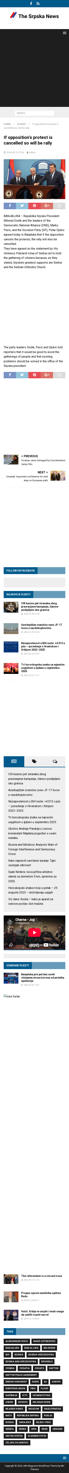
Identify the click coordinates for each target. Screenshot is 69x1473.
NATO (9, 1415)
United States (14, 1436)
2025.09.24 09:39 (31, 654)
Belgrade (49, 1348)
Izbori (9, 1402)
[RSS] (38, 3)
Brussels (47, 1361)
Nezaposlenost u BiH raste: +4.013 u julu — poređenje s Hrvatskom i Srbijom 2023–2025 (43, 646)
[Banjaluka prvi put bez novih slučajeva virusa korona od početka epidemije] (11, 978)
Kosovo (23, 1402)
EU (45, 1381)
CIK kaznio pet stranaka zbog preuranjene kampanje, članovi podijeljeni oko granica (39, 606)
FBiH (33, 1388)
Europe (56, 1381)
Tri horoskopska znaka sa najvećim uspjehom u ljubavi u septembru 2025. (43, 668)
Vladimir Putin (37, 1436)
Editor (32, 152)
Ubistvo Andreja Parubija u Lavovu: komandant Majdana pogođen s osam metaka (32, 833)
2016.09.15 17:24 (31, 1280)
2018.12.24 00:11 (31, 1300)
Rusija (48, 1415)
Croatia (25, 1368)
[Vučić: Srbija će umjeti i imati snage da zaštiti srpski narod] (11, 1315)
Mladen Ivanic (14, 1409)
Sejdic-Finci (43, 1422)
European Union (15, 1388)
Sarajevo (25, 1422)
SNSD (44, 1429)
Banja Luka (31, 1348)
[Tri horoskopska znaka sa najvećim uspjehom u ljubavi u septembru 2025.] (11, 668)
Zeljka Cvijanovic (17, 1442)
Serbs (22, 1429)
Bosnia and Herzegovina (21, 1361)
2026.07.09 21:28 (31, 614)
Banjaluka (12, 1348)
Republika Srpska (28, 1415)
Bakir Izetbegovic (44, 1341)
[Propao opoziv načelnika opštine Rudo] (11, 1296)
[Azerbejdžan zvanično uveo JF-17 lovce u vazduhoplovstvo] (11, 628)
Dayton (53, 1368)
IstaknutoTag (41, 1395)
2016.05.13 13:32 (15, 152)
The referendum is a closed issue (41, 1275)
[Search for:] (34, 113)
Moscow (34, 1409)
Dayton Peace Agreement (21, 1375)
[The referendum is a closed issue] (11, 1279)
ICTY (25, 1395)
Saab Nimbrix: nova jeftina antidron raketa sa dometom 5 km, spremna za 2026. (32, 876)
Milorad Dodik (41, 1402)
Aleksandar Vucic (17, 1341)
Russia (10, 1422)
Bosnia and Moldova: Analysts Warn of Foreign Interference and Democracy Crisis (33, 849)
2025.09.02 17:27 (31, 675)
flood (44, 1388)
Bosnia (19, 1354)
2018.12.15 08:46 (31, 1319)
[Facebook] (31, 3)
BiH (7, 1354)
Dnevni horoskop (16, 1381)
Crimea (10, 1368)
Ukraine (57, 1429)
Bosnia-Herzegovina (41, 1354)
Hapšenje (11, 1395)
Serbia (10, 1429)
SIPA (33, 1429)
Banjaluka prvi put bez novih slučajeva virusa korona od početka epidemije (42, 977)
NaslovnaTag (52, 1409)
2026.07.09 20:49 (31, 632)
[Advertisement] (34, 73)
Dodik (35, 1381)
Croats (39, 1368)
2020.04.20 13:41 (31, 985)
